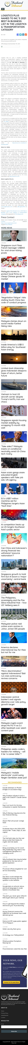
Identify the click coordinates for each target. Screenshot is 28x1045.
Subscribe (14, 1031)
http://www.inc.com (14, 176)
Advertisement (4, 1015)
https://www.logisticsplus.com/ (9, 223)
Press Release (8, 224)
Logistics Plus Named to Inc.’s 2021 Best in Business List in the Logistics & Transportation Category (14, 212)
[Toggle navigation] (2, 9)
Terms (2, 1011)
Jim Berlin (6, 121)
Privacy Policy (4, 1013)
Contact (3, 1017)
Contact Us (8, 221)
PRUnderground (19, 214)
